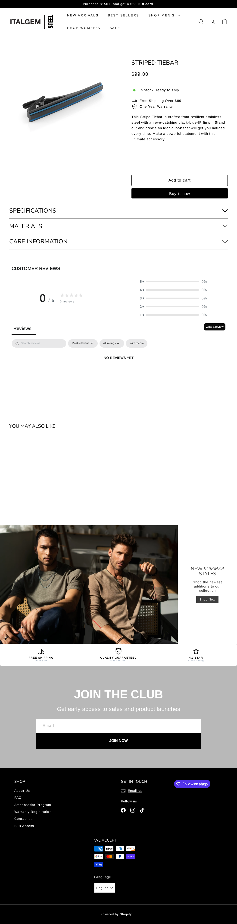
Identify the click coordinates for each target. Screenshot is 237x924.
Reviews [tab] (23, 328)
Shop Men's (162, 15)
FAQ (18, 797)
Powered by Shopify (116, 914)
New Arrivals (83, 15)
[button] (173, 281)
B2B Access (24, 826)
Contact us (23, 818)
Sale (115, 28)
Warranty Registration (33, 812)
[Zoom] (62, 100)
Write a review (215, 326)
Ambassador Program (32, 805)
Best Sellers (123, 15)
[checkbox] (136, 343)
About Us (22, 790)
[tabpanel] (118, 373)
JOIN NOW (118, 741)
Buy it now (179, 194)
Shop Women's (83, 28)
